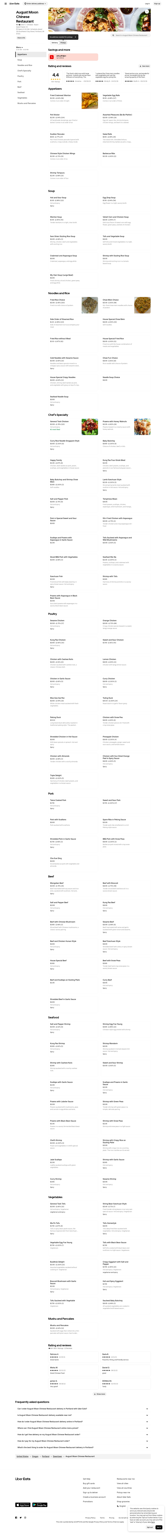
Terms (102, 1518)
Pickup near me (123, 1492)
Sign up (157, 4)
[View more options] (147, 12)
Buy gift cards (89, 1483)
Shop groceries (123, 1502)
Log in (147, 4)
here (153, 1522)
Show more (101, 1394)
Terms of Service (113, 1522)
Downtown (57, 1456)
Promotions (88, 1502)
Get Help (86, 1479)
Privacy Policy (90, 1518)
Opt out (150, 1527)
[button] (83, 1409)
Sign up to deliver (90, 1492)
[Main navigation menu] (5, 3)
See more (145, 66)
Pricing (111, 1518)
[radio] (54, 43)
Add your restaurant (91, 1488)
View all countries (124, 1488)
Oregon (35, 1456)
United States (22, 1456)
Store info (21, 38)
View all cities (122, 1483)
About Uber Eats (124, 1497)
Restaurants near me (126, 1479)
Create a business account (94, 1497)
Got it (159, 1527)
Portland (45, 1456)
